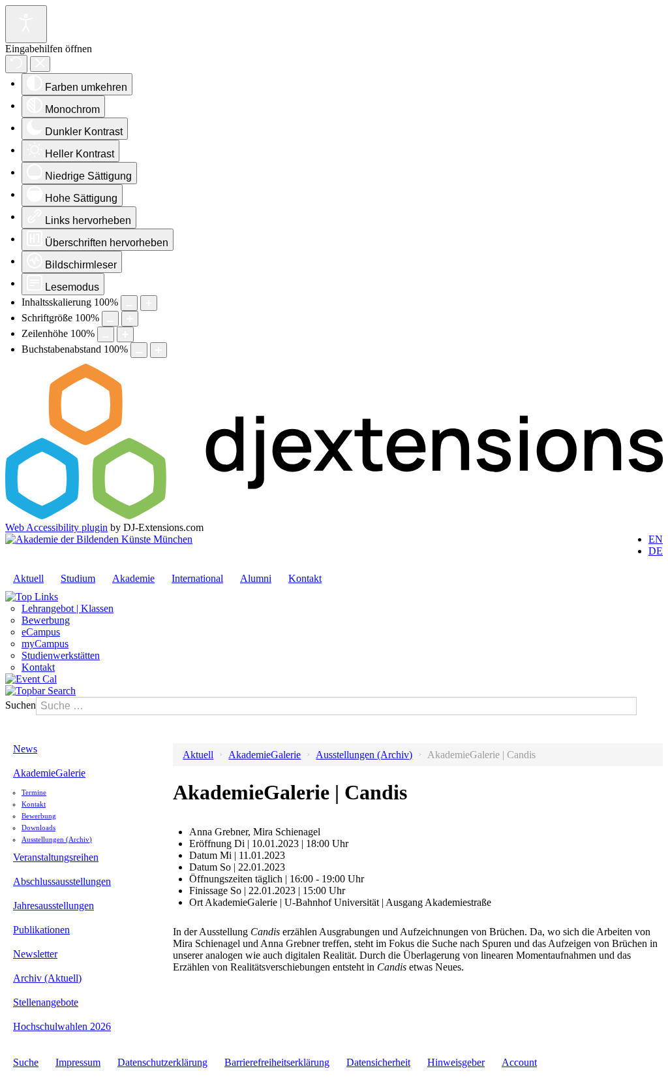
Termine (34, 792)
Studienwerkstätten (61, 655)
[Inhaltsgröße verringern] (129, 303)
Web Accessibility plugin (56, 527)
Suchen (20, 705)
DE (655, 550)
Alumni (255, 578)
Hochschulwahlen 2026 (62, 1026)
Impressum (77, 1062)
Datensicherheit (378, 1062)
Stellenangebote (45, 1002)
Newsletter (35, 953)
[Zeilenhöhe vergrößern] (125, 334)
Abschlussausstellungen (62, 881)
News (25, 748)
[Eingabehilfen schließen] (40, 64)
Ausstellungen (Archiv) (57, 839)
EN (655, 539)
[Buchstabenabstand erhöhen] (158, 350)
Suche (25, 1062)
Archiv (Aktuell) (47, 978)
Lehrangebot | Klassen (68, 608)
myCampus (45, 643)
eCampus (41, 631)
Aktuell (28, 578)
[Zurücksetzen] (16, 64)
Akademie (133, 578)
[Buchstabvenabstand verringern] (138, 350)
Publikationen (41, 929)
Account (519, 1062)
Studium (78, 578)
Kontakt (305, 578)
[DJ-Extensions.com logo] (334, 515)
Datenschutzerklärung (162, 1062)
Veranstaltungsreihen (56, 857)
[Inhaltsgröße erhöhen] (148, 303)
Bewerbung (46, 620)
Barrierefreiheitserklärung (276, 1062)
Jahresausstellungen (53, 905)
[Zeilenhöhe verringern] (105, 334)
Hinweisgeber (456, 1062)
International (197, 578)
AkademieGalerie (49, 773)
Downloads (38, 827)
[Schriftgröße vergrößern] (129, 319)
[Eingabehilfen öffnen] (26, 24)
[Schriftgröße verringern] (110, 319)
